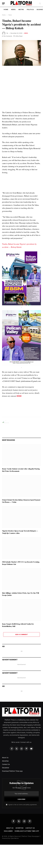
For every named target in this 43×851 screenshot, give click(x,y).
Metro (21, 9)
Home (6, 9)
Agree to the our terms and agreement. (22, 804)
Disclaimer (5, 768)
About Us (5, 757)
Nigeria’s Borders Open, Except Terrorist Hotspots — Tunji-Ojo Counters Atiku (20, 532)
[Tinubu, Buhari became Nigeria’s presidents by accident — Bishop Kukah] (21, 53)
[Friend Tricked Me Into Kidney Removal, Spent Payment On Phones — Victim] (21, 486)
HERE (19, 396)
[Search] (40, 3)
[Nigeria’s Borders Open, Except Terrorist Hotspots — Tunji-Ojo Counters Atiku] (21, 517)
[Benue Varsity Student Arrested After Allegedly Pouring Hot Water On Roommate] (21, 455)
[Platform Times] (21, 3)
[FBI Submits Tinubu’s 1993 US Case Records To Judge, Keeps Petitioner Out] (21, 548)
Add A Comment (21, 634)
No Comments (8, 36)
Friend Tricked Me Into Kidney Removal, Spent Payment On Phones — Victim (21, 501)
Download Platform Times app (12, 771)
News (13, 9)
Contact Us (6, 764)
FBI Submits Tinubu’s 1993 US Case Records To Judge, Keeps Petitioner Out (21, 563)
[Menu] (3, 3)
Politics (30, 9)
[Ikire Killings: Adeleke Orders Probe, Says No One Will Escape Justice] (21, 579)
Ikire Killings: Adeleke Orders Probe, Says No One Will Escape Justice (20, 594)
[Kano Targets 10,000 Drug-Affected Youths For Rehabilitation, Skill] (21, 610)
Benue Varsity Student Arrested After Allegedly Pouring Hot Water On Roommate (21, 470)
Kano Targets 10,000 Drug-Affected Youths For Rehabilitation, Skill (18, 625)
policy (28, 804)
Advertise (5, 761)
